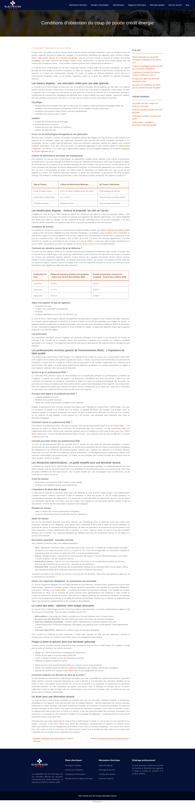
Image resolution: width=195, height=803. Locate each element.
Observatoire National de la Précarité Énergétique (58, 58)
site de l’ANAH (87, 241)
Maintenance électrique (78, 5)
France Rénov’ (119, 426)
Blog (187, 5)
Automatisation (118, 5)
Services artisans (175, 5)
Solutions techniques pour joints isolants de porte (109, 738)
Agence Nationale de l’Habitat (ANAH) (115, 230)
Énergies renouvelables (100, 5)
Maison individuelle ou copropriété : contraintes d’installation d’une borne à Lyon (146, 59)
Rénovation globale (157, 5)
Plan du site (97, 802)
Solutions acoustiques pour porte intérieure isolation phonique (53, 739)
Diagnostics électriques (137, 5)
